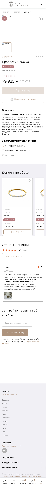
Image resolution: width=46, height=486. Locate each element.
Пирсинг (5, 414)
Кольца (5, 411)
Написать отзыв (14, 257)
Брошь (4, 403)
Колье (4, 407)
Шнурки (5, 435)
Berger (6, 215)
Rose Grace (41, 215)
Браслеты (5, 400)
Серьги (4, 425)
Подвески (6, 418)
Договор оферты (35, 476)
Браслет (6, 209)
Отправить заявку (15, 332)
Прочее (5, 421)
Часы (4, 432)
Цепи (4, 428)
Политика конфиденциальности (14, 476)
